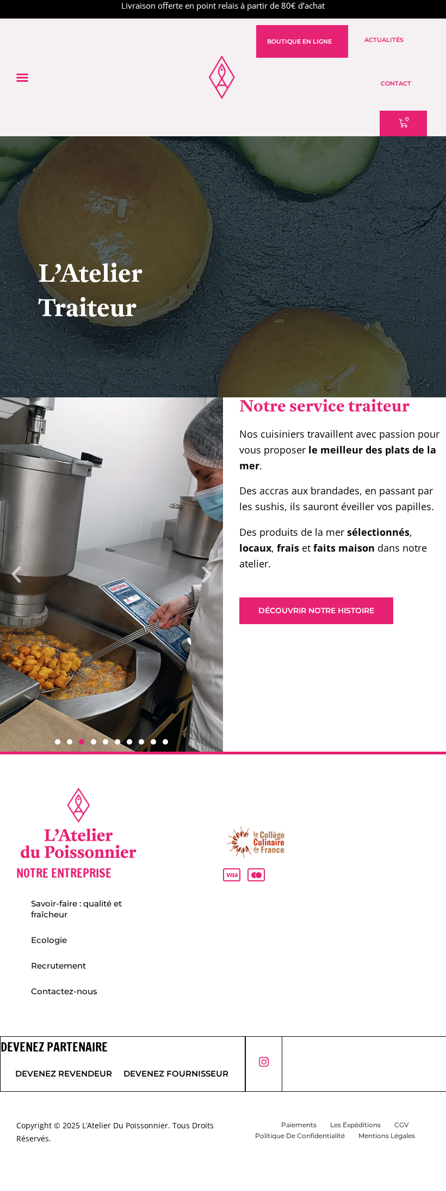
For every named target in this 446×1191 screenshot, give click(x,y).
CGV (401, 1125)
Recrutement (58, 965)
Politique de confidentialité (300, 1136)
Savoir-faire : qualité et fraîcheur (76, 909)
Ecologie (49, 940)
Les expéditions (355, 1125)
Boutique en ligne (299, 41)
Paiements (299, 1125)
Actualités (384, 40)
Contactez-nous (64, 991)
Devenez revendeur (63, 1073)
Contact (396, 83)
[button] (22, 77)
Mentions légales (386, 1136)
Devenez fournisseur (175, 1073)
